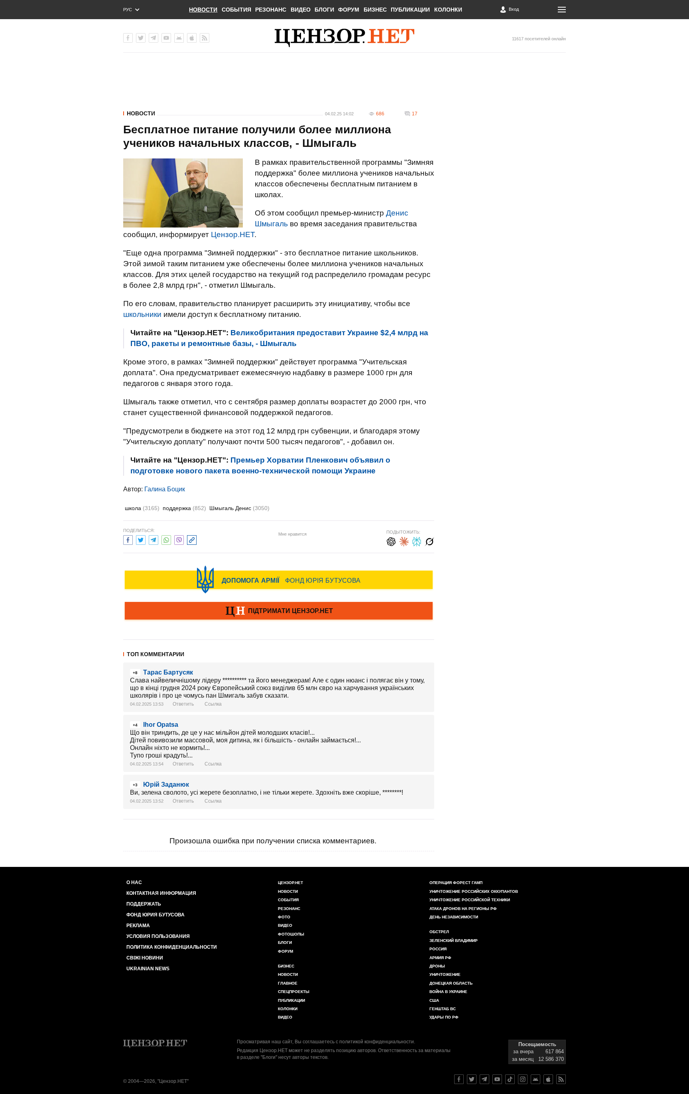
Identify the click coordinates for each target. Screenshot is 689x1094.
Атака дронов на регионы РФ (463, 908)
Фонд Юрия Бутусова (155, 915)
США (434, 1000)
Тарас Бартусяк (168, 672)
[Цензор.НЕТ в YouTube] (166, 38)
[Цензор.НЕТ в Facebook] (128, 38)
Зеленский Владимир (453, 940)
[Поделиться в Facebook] (128, 539)
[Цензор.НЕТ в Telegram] (153, 38)
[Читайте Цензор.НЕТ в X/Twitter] (471, 1079)
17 (414, 113)
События (236, 9)
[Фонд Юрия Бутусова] (278, 579)
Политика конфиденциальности (171, 947)
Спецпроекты (293, 991)
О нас (134, 882)
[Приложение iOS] (192, 38)
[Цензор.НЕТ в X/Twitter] (141, 38)
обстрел (439, 932)
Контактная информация (161, 893)
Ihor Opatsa (160, 724)
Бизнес (375, 9)
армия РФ (440, 958)
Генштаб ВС (442, 1009)
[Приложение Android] (179, 38)
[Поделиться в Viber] (179, 539)
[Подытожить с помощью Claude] (404, 540)
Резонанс (270, 9)
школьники (142, 314)
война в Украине (448, 991)
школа (142, 508)
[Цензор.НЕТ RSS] (204, 38)
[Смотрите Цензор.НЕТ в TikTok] (510, 1079)
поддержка (184, 508)
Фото (284, 917)
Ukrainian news (147, 968)
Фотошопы (291, 934)
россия (438, 949)
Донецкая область (450, 983)
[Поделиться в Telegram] (153, 539)
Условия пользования (158, 936)
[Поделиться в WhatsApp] (166, 539)
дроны (437, 966)
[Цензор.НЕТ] (344, 38)
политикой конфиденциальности (376, 1042)
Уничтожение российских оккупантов (473, 891)
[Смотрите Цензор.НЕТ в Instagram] (523, 1079)
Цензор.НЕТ (232, 234)
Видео (301, 9)
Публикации (410, 9)
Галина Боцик (164, 489)
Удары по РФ (444, 1017)
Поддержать (143, 904)
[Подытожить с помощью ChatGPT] (391, 540)
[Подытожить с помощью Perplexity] (416, 540)
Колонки (448, 9)
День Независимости (453, 917)
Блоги (324, 9)
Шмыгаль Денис (239, 508)
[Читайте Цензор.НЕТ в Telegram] (484, 1079)
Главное (287, 983)
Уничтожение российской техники (469, 900)
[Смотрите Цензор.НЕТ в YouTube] (497, 1079)
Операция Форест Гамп (455, 882)
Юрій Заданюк (166, 784)
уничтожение (445, 974)
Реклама (138, 925)
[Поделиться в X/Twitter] (141, 539)
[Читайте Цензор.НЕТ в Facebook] (459, 1079)
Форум (348, 9)
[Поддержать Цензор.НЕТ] (278, 611)
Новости (203, 9)
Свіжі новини (144, 958)
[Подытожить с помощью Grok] (429, 540)
